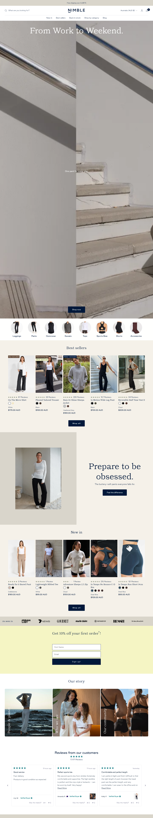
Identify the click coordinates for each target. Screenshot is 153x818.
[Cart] (147, 10)
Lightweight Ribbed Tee (47, 584)
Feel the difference (115, 492)
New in (49, 18)
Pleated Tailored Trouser (47, 400)
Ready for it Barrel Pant (19, 584)
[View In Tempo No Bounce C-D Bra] (93, 796)
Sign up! (76, 661)
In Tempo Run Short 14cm (130, 584)
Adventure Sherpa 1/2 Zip (75, 584)
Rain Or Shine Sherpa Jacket (73, 401)
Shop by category (91, 18)
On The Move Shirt (17, 400)
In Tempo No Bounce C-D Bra (103, 585)
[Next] (145, 785)
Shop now (76, 310)
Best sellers (61, 18)
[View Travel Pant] (136, 796)
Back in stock (75, 18)
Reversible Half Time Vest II (131, 400)
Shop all (77, 423)
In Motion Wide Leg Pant (103, 400)
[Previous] (8, 785)
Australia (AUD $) (128, 11)
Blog (105, 18)
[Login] (142, 10)
